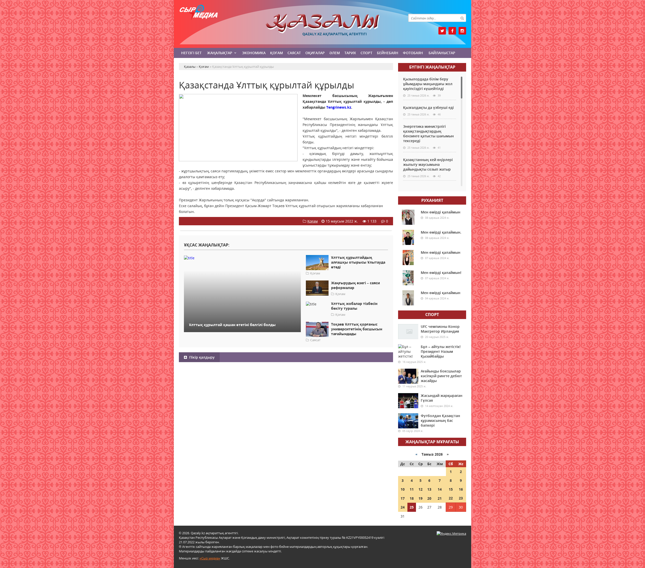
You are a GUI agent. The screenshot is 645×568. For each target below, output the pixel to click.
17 (403, 498)
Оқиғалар (315, 52)
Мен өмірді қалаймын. (441, 232)
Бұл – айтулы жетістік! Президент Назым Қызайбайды (441, 351)
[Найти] (462, 18)
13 (429, 489)
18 (412, 498)
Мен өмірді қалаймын (440, 212)
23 (461, 498)
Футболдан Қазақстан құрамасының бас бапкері (440, 420)
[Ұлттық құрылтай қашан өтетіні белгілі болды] (242, 257)
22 (451, 498)
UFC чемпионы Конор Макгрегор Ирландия (440, 329)
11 (412, 489)
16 (461, 489)
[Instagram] (462, 31)
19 (420, 498)
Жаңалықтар (219, 52)
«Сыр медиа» (210, 558)
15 (451, 489)
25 (412, 507)
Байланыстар (442, 52)
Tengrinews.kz (338, 107)
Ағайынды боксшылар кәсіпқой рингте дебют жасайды (441, 376)
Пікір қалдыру (201, 357)
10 (403, 489)
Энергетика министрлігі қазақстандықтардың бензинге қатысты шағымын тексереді (428, 133)
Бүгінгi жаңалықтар (432, 67)
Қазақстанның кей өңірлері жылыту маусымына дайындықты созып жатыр (428, 164)
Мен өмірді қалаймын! (441, 272)
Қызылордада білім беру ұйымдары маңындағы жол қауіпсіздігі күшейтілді (428, 84)
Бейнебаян (387, 52)
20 (429, 498)
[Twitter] (442, 31)
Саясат (294, 52)
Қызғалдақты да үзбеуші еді (428, 107)
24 (403, 507)
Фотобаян (413, 52)
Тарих (350, 52)
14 (440, 489)
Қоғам (276, 52)
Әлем (334, 52)
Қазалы (322, 23)
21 (440, 498)
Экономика (254, 52)
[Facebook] (452, 31)
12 (420, 489)
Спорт (366, 52)
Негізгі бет (191, 52)
